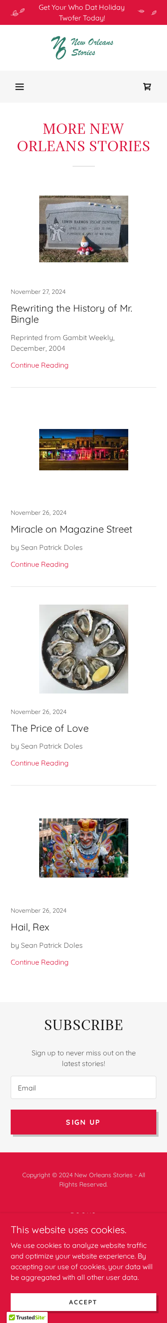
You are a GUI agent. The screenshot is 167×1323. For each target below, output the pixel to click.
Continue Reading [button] (40, 365)
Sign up (83, 1122)
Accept (83, 1302)
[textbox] (83, 1087)
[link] (83, 48)
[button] (20, 87)
